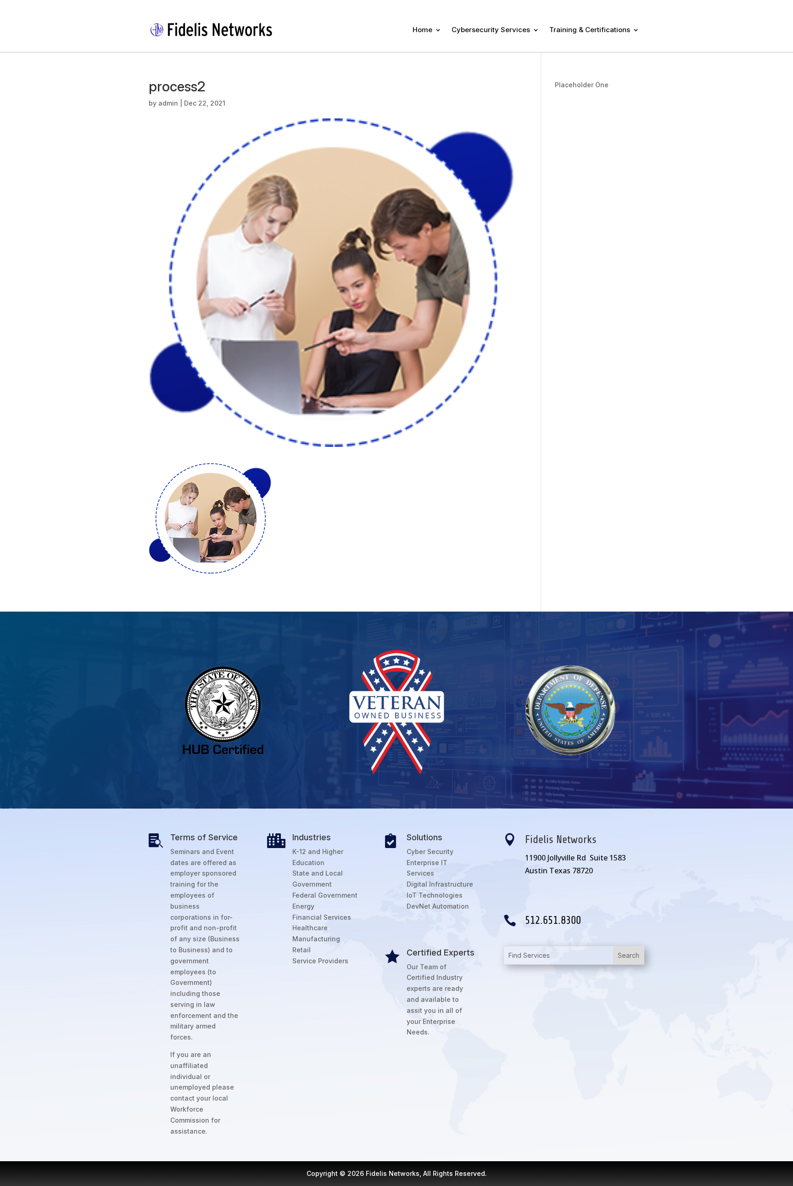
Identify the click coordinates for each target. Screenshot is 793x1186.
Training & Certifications (589, 29)
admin (168, 103)
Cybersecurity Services (491, 29)
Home (422, 29)
